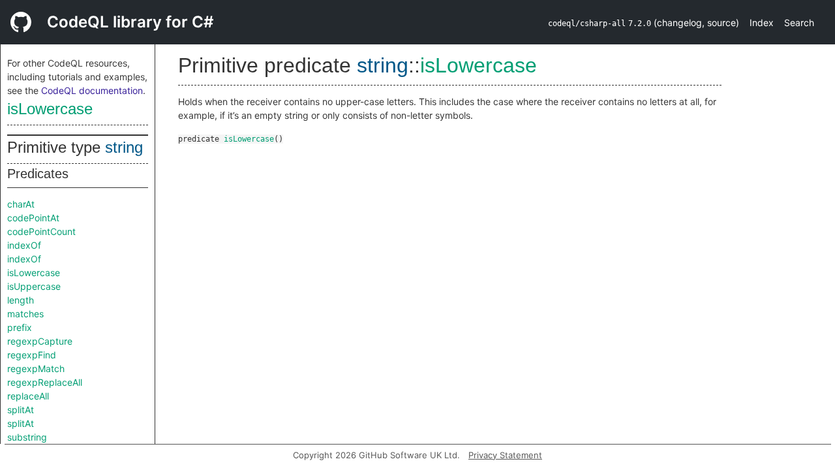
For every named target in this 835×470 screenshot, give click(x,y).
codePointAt (33, 217)
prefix (19, 327)
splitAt (20, 409)
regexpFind (31, 354)
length (20, 300)
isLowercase (50, 109)
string (124, 147)
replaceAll (28, 395)
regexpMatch (36, 368)
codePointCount (41, 231)
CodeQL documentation (92, 90)
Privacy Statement (505, 455)
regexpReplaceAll (44, 382)
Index (762, 22)
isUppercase (34, 286)
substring (27, 437)
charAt (21, 204)
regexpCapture (39, 341)
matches (25, 313)
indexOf (24, 245)
